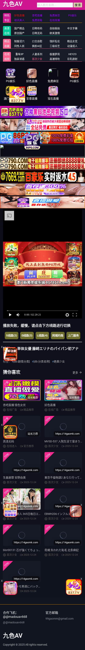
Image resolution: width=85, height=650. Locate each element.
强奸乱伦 (55, 41)
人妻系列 (37, 54)
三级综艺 (55, 46)
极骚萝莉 (55, 54)
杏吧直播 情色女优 (14, 405)
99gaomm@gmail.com (59, 618)
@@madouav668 (14, 622)
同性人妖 (19, 46)
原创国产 (19, 33)
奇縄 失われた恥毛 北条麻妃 (61, 550)
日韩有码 (37, 28)
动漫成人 (72, 46)
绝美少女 (59, 361)
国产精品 (19, 28)
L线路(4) (42, 335)
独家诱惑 (19, 58)
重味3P (19, 54)
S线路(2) (11, 335)
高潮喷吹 (55, 58)
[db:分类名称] (42, 361)
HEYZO (72, 54)
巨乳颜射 (72, 58)
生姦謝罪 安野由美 (14, 477)
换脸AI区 (37, 46)
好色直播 (50, 405)
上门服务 (73, 335)
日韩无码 (37, 33)
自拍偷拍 (55, 28)
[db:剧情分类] (21, 361)
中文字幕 (72, 28)
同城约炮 (57, 335)
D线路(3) (27, 335)
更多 (75, 372)
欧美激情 (55, 33)
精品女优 (72, 41)
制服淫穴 (19, 41)
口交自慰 (37, 41)
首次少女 (37, 58)
